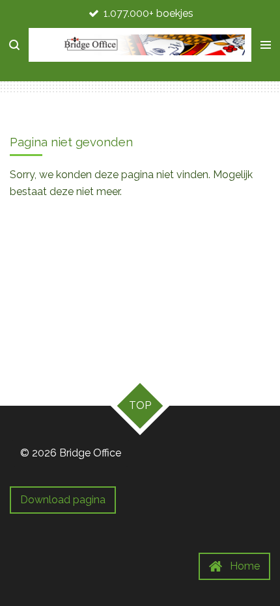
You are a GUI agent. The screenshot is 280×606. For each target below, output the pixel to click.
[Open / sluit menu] (265, 45)
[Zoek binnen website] (14, 45)
